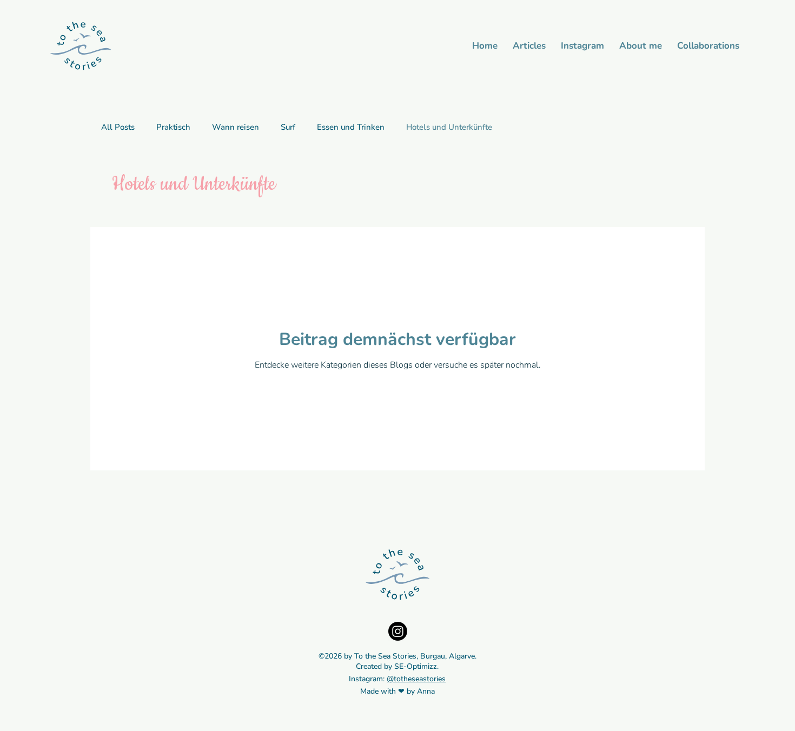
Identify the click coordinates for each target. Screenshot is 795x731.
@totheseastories (416, 679)
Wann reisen (235, 127)
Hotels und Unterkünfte (449, 127)
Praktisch (173, 127)
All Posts (118, 127)
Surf (288, 127)
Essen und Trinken (351, 127)
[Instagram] (397, 631)
